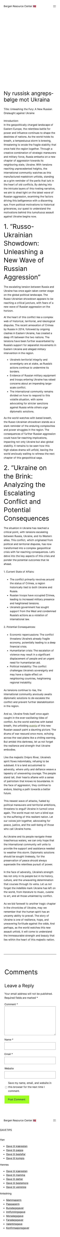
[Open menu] (54, 6)
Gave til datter (14, 1179)
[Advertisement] (30, 54)
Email (8, 1054)
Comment (11, 1004)
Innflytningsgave (15, 1211)
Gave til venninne (16, 1187)
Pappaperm (13, 1204)
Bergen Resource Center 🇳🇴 (20, 6)
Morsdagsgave (14, 1215)
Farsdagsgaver (14, 1219)
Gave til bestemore (17, 1183)
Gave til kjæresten (16, 1146)
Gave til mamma (15, 1175)
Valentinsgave (14, 1223)
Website (9, 1068)
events (33, 725)
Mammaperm (13, 1200)
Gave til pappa (14, 1150)
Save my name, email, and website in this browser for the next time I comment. (29, 1086)
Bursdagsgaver (15, 1208)
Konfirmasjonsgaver (17, 1227)
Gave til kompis (15, 1158)
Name (8, 1039)
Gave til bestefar (16, 1154)
